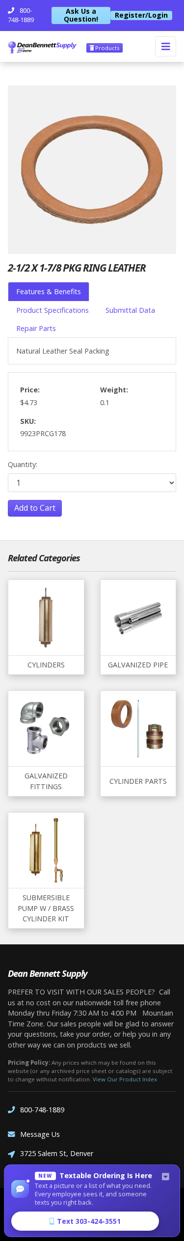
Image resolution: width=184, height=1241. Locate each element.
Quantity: (22, 464)
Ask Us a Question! (81, 15)
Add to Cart (34, 507)
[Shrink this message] (165, 1177)
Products (106, 48)
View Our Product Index (125, 1079)
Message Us (40, 1134)
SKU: (28, 421)
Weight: (114, 389)
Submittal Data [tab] (130, 310)
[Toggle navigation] (165, 46)
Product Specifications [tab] (52, 310)
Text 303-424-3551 (89, 1221)
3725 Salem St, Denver (56, 1153)
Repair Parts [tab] (36, 328)
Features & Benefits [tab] (48, 291)
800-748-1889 (42, 1109)
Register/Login (141, 15)
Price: (30, 389)
